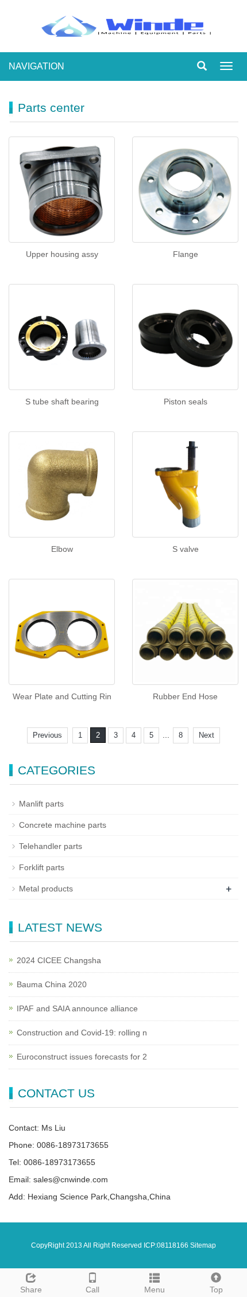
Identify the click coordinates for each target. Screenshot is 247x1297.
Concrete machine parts (62, 824)
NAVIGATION (36, 66)
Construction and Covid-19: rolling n (82, 1032)
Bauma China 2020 (52, 984)
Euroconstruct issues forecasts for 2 (82, 1056)
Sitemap (203, 1245)
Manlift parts (41, 803)
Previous (47, 735)
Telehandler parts (50, 846)
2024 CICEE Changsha (59, 960)
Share (31, 1289)
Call (92, 1289)
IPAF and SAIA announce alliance (77, 1008)
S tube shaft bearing (62, 401)
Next (206, 735)
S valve (185, 549)
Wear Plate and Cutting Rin (62, 696)
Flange (185, 254)
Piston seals (185, 401)
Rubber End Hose (185, 696)
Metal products (46, 888)
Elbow (62, 549)
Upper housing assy (62, 254)
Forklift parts (41, 867)
